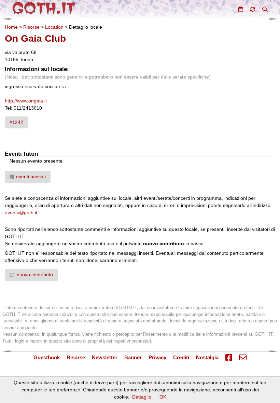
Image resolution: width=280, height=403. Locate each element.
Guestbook (46, 357)
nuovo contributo (35, 274)
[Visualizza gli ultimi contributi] (253, 9)
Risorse (31, 27)
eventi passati (31, 176)
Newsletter (104, 357)
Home (11, 27)
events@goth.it (21, 212)
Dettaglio (141, 397)
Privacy (157, 357)
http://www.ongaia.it (26, 100)
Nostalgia (207, 357)
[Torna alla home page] (43, 8)
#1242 (16, 122)
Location (54, 27)
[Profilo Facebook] (229, 357)
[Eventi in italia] (241, 9)
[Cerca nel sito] (265, 9)
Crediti (181, 357)
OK (162, 397)
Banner (133, 357)
